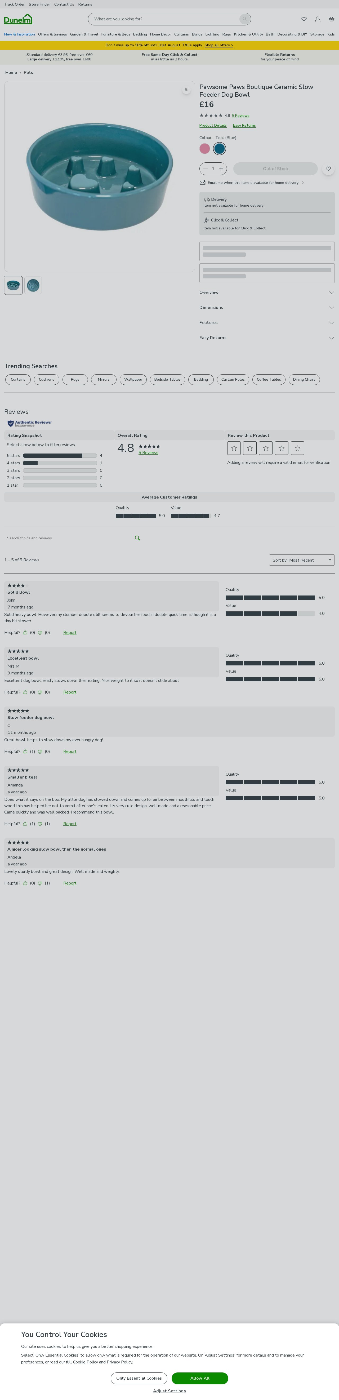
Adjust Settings (169, 1391)
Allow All (199, 1378)
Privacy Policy (119, 1362)
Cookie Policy (85, 1362)
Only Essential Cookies (139, 1378)
